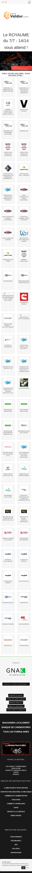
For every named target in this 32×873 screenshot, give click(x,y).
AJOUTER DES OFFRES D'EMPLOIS (16, 699)
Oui (23, 867)
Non (28, 867)
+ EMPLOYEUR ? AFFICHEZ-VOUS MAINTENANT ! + (16, 684)
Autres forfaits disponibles (16, 709)
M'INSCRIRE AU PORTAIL (16, 695)
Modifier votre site (16, 702)
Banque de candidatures (16, 706)
